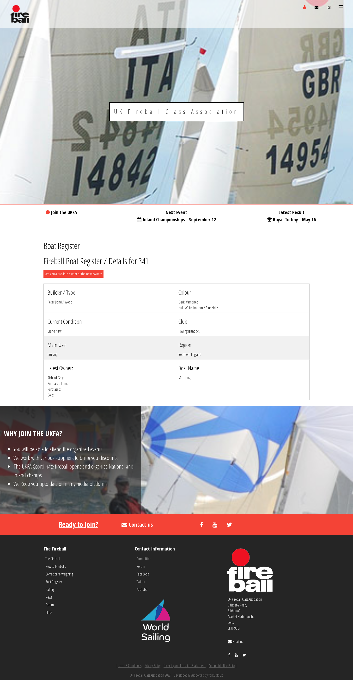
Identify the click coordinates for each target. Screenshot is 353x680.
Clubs (48, 612)
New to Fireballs (55, 566)
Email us (237, 641)
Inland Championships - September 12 (179, 219)
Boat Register (53, 581)
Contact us (140, 524)
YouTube (142, 589)
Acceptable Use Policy (222, 665)
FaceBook (143, 574)
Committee (144, 558)
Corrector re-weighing (59, 574)
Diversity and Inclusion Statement (185, 665)
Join (329, 7)
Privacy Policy (152, 665)
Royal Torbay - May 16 (294, 219)
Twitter (141, 581)
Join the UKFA (64, 212)
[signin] (304, 7)
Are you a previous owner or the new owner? (73, 274)
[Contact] (316, 7)
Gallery (49, 589)
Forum (49, 604)
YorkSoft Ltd (215, 675)
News (48, 597)
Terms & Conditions (129, 665)
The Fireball (52, 558)
